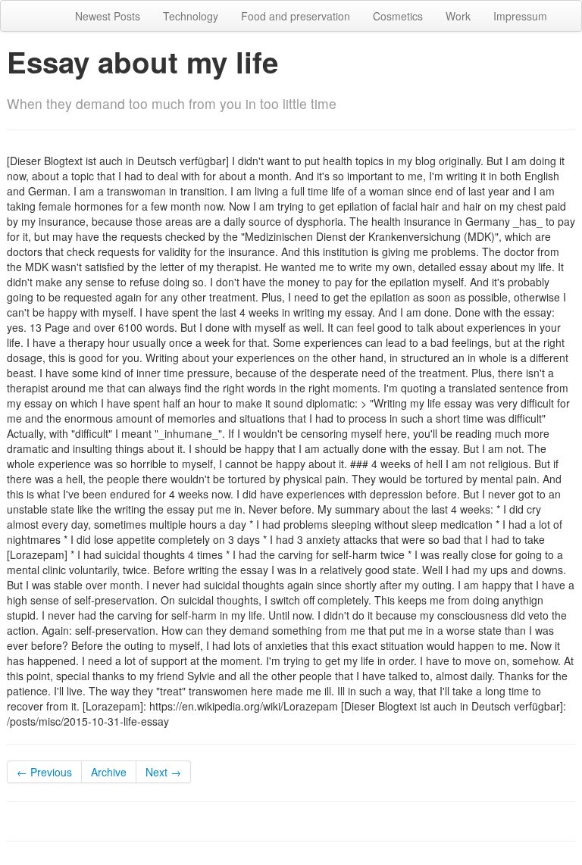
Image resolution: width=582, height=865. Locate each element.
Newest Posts (107, 15)
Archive (109, 771)
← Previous (44, 771)
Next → (163, 771)
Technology (190, 15)
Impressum (520, 15)
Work (458, 15)
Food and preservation (295, 15)
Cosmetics (398, 15)
